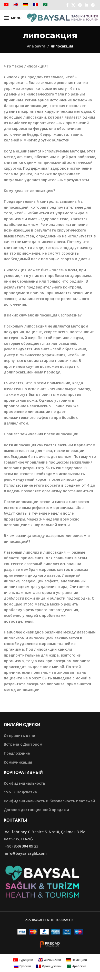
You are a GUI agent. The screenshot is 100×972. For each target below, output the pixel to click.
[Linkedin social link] (86, 5)
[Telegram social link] (92, 5)
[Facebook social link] (67, 5)
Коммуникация (18, 762)
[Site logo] (62, 17)
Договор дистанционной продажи (36, 809)
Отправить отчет (20, 735)
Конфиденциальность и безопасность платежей (49, 800)
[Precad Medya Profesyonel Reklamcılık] (50, 944)
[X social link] (73, 5)
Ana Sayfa (36, 46)
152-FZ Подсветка (20, 792)
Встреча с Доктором (23, 744)
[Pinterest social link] (80, 5)
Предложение (17, 753)
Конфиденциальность (24, 783)
